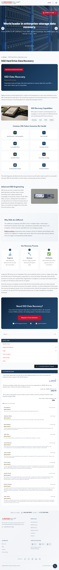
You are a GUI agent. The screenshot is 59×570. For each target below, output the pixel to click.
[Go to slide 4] (30, 45)
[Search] (53, 2)
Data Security (6, 357)
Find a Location (7, 354)
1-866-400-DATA (27, 512)
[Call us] (55, 566)
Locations (33, 533)
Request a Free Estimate (29, 317)
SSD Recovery (34, 527)
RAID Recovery (34, 524)
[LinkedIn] (36, 559)
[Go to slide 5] (31, 45)
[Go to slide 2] (27, 45)
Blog (3, 546)
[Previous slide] (2, 28)
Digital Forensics (34, 530)
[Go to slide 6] (33, 45)
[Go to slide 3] (28, 45)
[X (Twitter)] (25, 559)
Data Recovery (34, 522)
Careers (3, 549)
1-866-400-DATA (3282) (9, 526)
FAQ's (4, 361)
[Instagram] (32, 559)
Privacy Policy (5, 552)
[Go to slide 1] (25, 45)
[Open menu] (56, 2)
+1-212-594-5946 (43, 512)
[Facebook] (28, 559)
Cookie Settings (47, 565)
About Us (4, 543)
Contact (32, 535)
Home (5, 57)
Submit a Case (6, 343)
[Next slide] (56, 28)
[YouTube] (39, 559)
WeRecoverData (9, 231)
